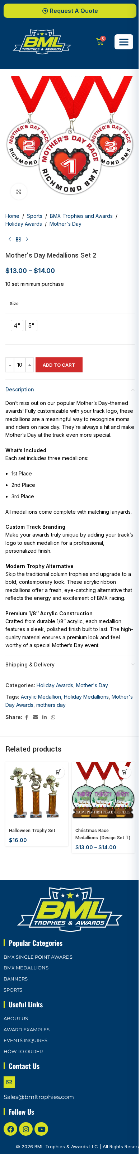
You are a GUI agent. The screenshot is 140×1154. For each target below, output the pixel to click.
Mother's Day (65, 224)
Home (12, 216)
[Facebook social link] (26, 717)
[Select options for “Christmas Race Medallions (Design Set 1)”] (124, 772)
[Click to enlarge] (19, 192)
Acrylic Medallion (41, 697)
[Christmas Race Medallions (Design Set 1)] (103, 793)
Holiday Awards (23, 224)
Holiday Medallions (86, 697)
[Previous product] (9, 239)
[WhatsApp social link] (53, 717)
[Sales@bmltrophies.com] (9, 1082)
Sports (34, 216)
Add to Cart (59, 365)
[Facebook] (10, 1129)
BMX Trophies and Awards (81, 216)
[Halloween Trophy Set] (36, 793)
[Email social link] (35, 717)
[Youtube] (41, 1129)
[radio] (17, 325)
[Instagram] (26, 1129)
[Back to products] (18, 239)
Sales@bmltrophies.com (39, 1097)
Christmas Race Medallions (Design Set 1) (102, 834)
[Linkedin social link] (44, 717)
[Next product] (27, 239)
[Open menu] (124, 41)
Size (14, 303)
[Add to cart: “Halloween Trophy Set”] (58, 772)
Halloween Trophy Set (32, 830)
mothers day (51, 705)
